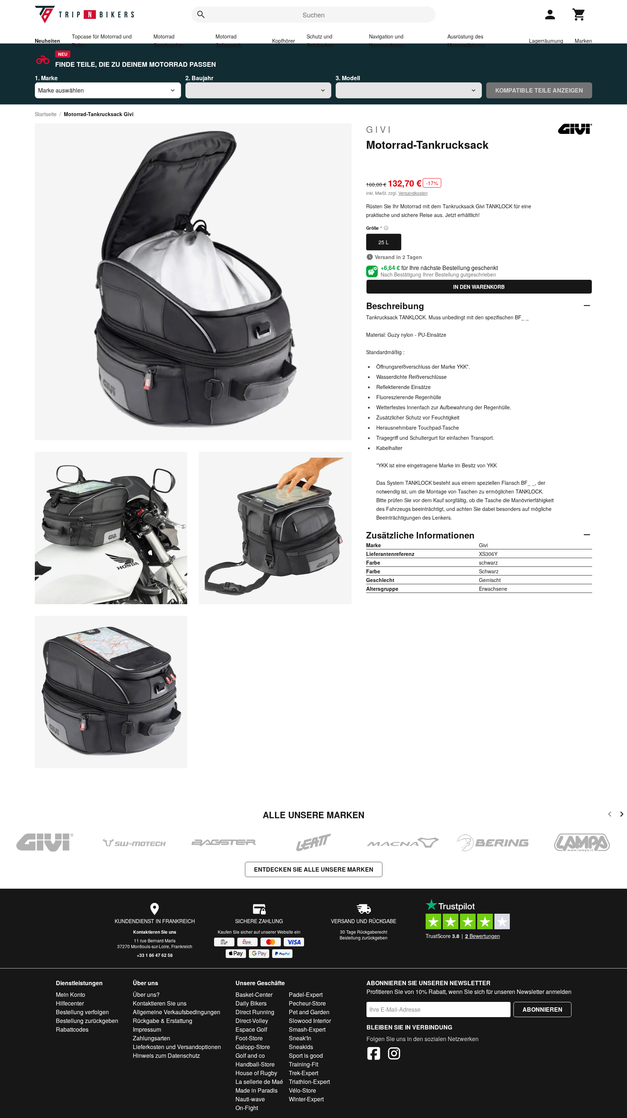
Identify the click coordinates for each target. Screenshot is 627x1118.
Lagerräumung (546, 40)
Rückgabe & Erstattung (162, 1020)
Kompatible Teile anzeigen (539, 90)
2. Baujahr (199, 78)
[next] (621, 815)
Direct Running (254, 1012)
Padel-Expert (306, 994)
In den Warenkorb (479, 286)
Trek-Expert (303, 1073)
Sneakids (301, 1047)
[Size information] (386, 227)
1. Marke (46, 78)
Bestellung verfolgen (82, 1012)
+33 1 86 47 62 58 (155, 955)
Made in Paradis (256, 1090)
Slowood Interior (310, 1020)
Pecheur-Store (307, 1003)
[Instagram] (394, 1054)
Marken (583, 40)
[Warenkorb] (579, 14)
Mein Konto (70, 994)
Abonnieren (542, 1009)
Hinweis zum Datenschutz (166, 1055)
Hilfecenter (70, 1003)
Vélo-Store (302, 1090)
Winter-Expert (306, 1099)
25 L (383, 242)
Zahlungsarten (151, 1038)
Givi (379, 129)
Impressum (147, 1029)
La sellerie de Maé (259, 1081)
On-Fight (246, 1107)
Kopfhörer (283, 40)
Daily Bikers (251, 1003)
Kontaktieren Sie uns (154, 932)
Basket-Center (253, 994)
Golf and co (250, 1055)
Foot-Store (249, 1038)
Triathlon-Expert (309, 1081)
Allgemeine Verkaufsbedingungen (176, 1012)
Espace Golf (251, 1029)
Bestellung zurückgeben (364, 937)
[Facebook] (373, 1054)
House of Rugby (256, 1073)
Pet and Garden (309, 1012)
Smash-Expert (307, 1029)
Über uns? (146, 994)
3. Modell (348, 78)
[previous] (610, 815)
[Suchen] (201, 14)
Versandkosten (413, 193)
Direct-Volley (251, 1020)
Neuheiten (47, 40)
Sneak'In (300, 1038)
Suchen (314, 14)
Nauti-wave (250, 1099)
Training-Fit (303, 1064)
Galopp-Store (252, 1047)
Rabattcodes (72, 1029)
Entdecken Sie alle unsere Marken (313, 869)
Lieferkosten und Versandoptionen (177, 1047)
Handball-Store (255, 1064)
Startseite (46, 114)
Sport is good (306, 1055)
